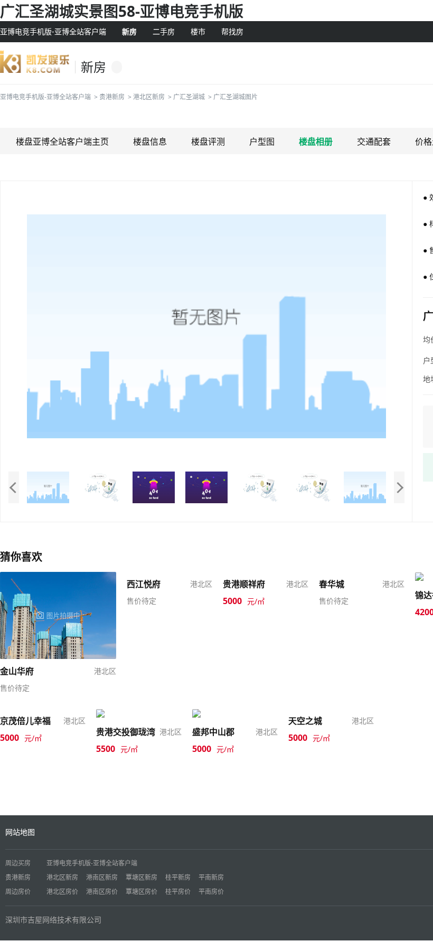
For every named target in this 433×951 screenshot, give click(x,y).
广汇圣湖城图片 (235, 96)
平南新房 (211, 877)
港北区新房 (149, 96)
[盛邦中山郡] (215, 714)
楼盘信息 (150, 141)
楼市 (198, 31)
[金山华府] (58, 614)
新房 (129, 31)
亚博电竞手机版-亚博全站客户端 (53, 31)
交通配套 (374, 141)
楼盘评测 (208, 141)
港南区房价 (102, 891)
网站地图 (20, 832)
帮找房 (232, 31)
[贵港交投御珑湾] (126, 714)
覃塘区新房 (141, 877)
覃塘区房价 (141, 891)
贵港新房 (112, 96)
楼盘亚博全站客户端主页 (62, 141)
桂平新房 (178, 877)
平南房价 (211, 891)
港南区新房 (102, 877)
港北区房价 (62, 891)
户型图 (262, 141)
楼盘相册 (316, 141)
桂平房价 (178, 891)
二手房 (164, 31)
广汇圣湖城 (189, 96)
